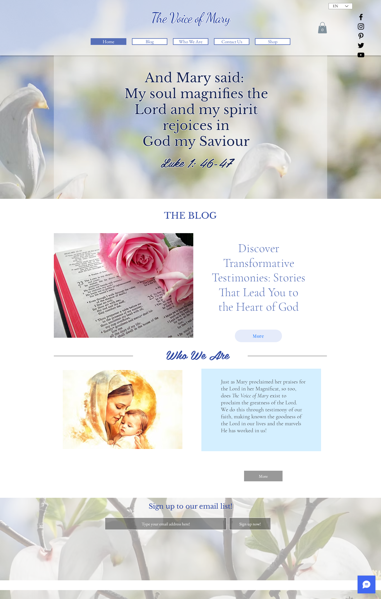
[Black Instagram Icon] (361, 26)
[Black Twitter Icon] (361, 45)
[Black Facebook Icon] (361, 17)
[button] (322, 27)
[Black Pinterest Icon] (361, 36)
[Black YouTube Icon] (361, 55)
